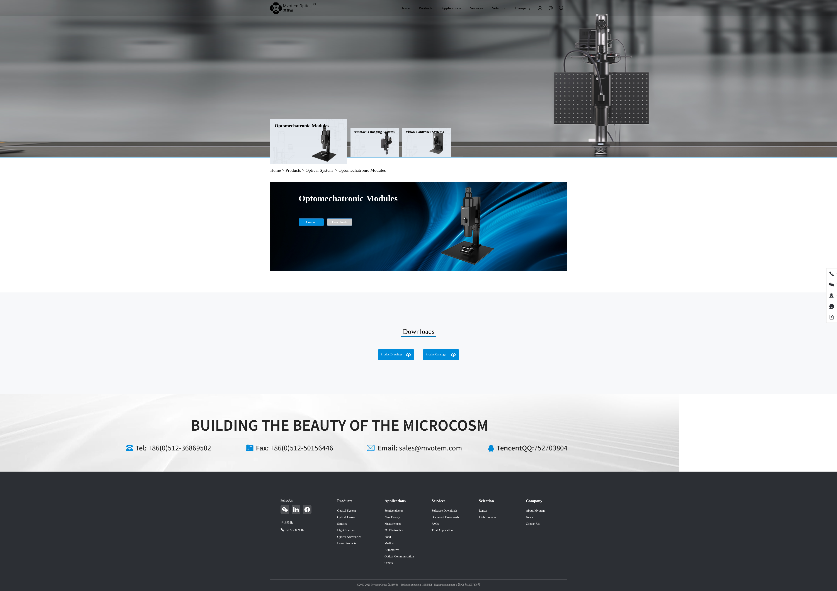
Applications (451, 8)
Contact (311, 222)
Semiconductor (393, 510)
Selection (499, 8)
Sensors (342, 523)
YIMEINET (426, 584)
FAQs (435, 523)
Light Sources (345, 530)
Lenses (483, 510)
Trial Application (442, 530)
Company (523, 8)
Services (476, 8)
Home (405, 8)
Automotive (391, 550)
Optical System (319, 170)
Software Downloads (444, 510)
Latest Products (346, 543)
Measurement (392, 523)
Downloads (339, 222)
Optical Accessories (349, 536)
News (529, 517)
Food (387, 536)
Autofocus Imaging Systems (374, 132)
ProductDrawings (391, 354)
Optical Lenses (346, 517)
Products (425, 8)
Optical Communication (399, 556)
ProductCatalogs (436, 354)
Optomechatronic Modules (302, 125)
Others (388, 563)
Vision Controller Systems (425, 132)
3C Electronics (393, 530)
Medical (389, 543)
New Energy (392, 517)
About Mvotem (535, 510)
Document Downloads (445, 517)
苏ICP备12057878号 (469, 584)
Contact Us (532, 523)
